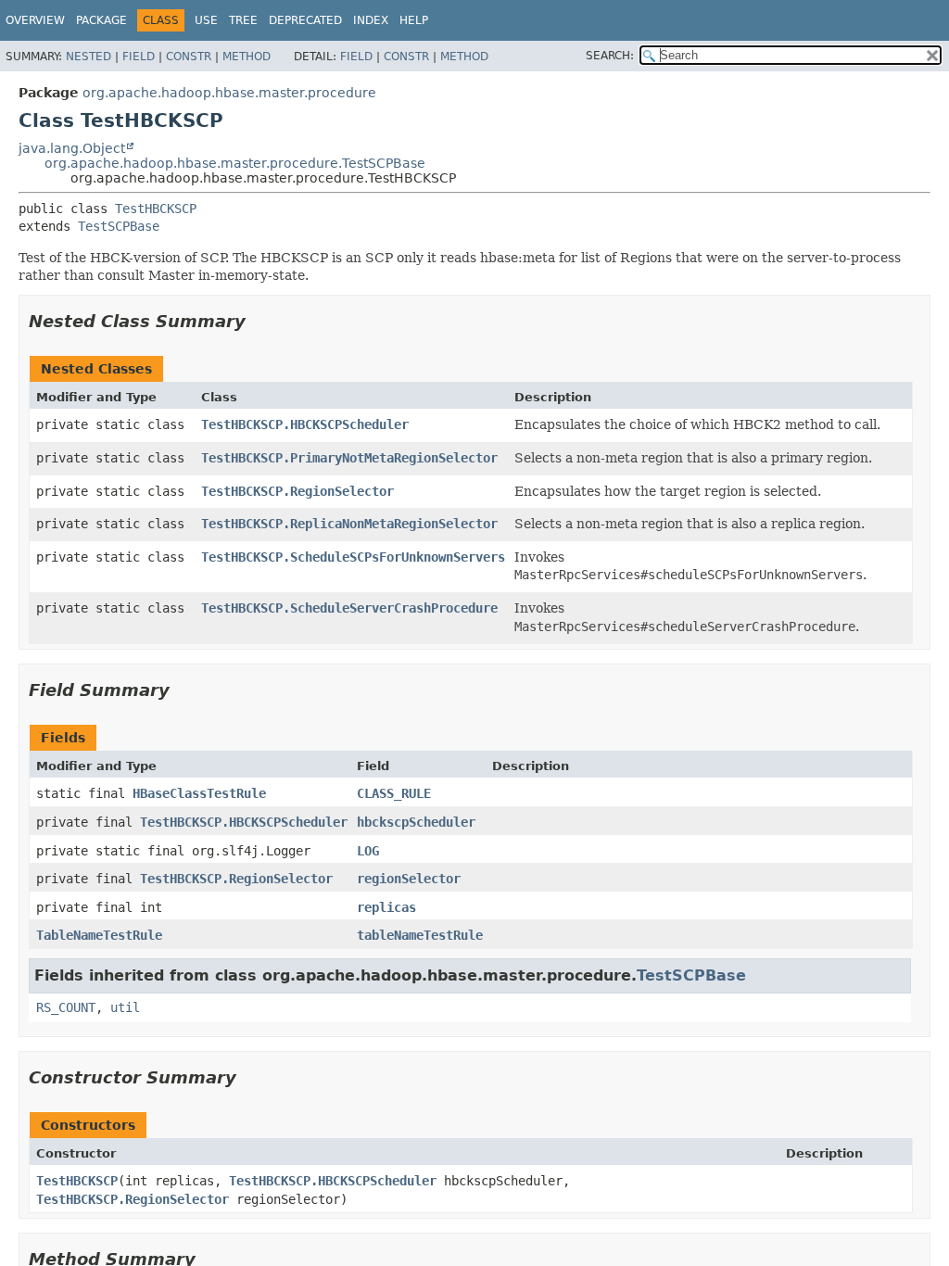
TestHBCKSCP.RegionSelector (297, 491)
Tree (243, 20)
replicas (386, 907)
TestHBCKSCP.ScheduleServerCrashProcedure (349, 608)
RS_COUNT (65, 1007)
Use (206, 20)
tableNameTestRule (420, 935)
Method (246, 56)
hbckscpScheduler (416, 822)
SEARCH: (610, 55)
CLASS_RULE (394, 793)
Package (101, 20)
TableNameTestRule (99, 935)
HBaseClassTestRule (199, 793)
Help (413, 20)
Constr (188, 56)
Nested (88, 56)
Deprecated (305, 20)
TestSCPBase (118, 226)
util (125, 1007)
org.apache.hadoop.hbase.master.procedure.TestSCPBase (234, 163)
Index (370, 20)
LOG (368, 850)
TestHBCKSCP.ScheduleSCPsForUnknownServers (353, 557)
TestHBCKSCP (155, 208)
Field (138, 56)
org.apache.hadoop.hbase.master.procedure (229, 92)
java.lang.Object (72, 148)
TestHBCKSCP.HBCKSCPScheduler (305, 424)
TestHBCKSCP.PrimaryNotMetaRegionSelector (349, 457)
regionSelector (409, 878)
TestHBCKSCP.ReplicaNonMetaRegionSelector (349, 523)
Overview (35, 20)
